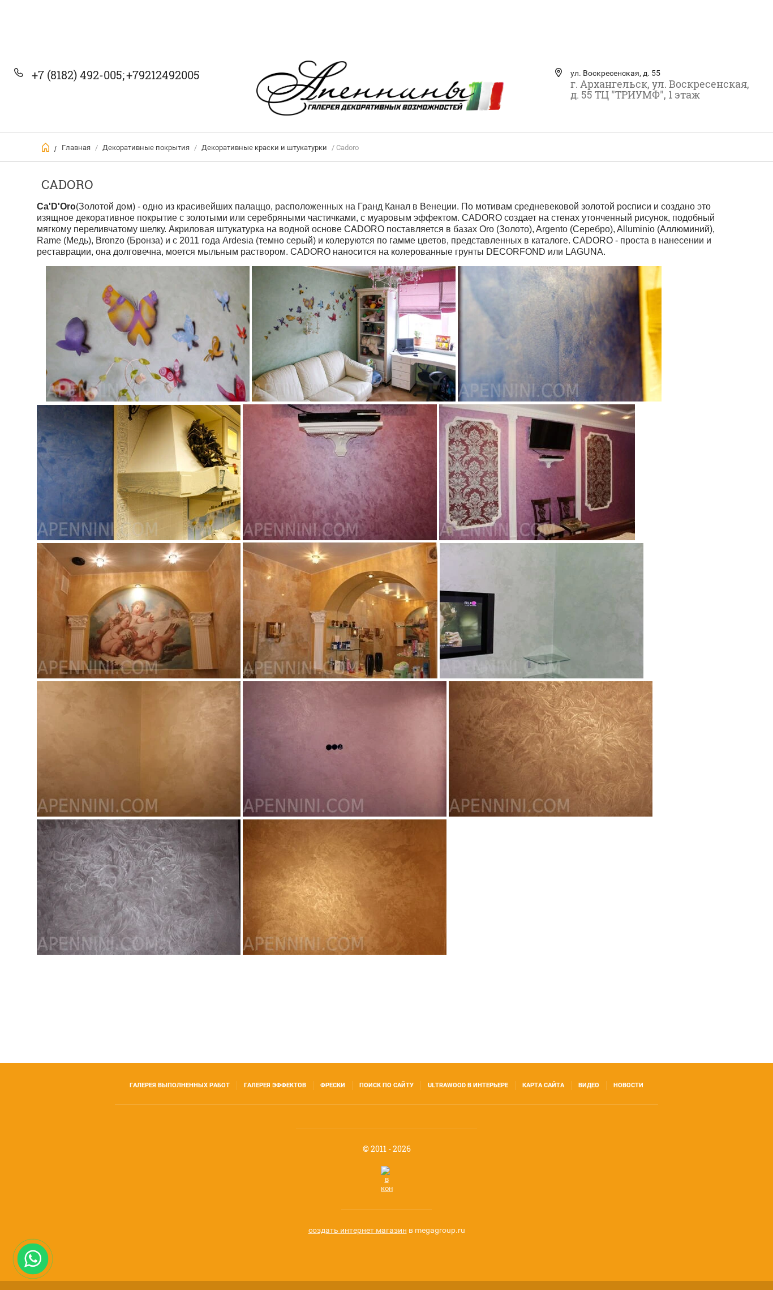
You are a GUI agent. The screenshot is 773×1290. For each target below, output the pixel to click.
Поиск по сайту (386, 1085)
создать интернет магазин (357, 1230)
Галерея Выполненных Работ (180, 1085)
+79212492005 (163, 74)
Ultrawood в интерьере (468, 1085)
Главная (76, 147)
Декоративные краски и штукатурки (264, 147)
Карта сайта (543, 1085)
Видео (588, 1085)
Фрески (332, 1085)
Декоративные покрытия (146, 147)
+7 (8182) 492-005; (78, 74)
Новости (628, 1085)
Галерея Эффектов (275, 1085)
